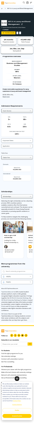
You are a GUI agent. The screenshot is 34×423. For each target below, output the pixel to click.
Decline (17, 410)
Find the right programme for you (12, 353)
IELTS (9, 124)
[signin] (27, 2)
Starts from (17, 167)
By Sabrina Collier (9, 250)
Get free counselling (7, 362)
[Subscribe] (30, 344)
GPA (9, 117)
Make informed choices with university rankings (16, 372)
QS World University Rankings (19, 298)
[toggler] (31, 2)
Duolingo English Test (17, 131)
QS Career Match (6, 314)
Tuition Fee (6, 157)
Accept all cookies (17, 416)
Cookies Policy (17, 401)
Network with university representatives (14, 375)
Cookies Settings (17, 404)
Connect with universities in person (12, 359)
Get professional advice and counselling (14, 378)
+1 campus (5, 29)
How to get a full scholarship (10, 236)
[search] (24, 3)
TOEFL (25, 117)
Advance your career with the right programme (16, 369)
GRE (25, 124)
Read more (6, 97)
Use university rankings (8, 356)
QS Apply (12, 306)
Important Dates (8, 140)
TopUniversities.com (7, 292)
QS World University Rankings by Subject (14, 300)
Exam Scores (7, 111)
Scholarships (7, 196)
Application (6, 146)
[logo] (8, 2)
